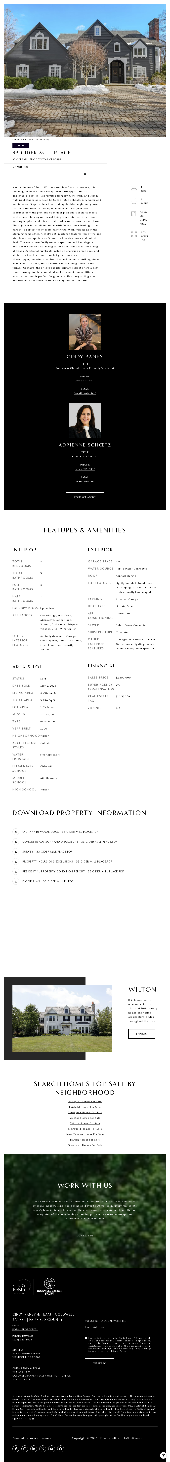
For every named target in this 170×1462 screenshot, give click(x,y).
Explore (141, 1034)
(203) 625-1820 (85, 380)
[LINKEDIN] (33, 1448)
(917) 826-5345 (85, 468)
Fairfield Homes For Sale (85, 1106)
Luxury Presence (40, 1438)
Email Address (94, 1327)
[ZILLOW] (60, 1448)
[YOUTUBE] (51, 1448)
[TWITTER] (42, 1448)
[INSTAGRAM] (24, 1448)
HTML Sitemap (132, 1438)
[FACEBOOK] (15, 1448)
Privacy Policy (118, 1351)
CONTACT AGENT (85, 497)
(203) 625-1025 (22, 1339)
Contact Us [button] (85, 1235)
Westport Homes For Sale (85, 1101)
